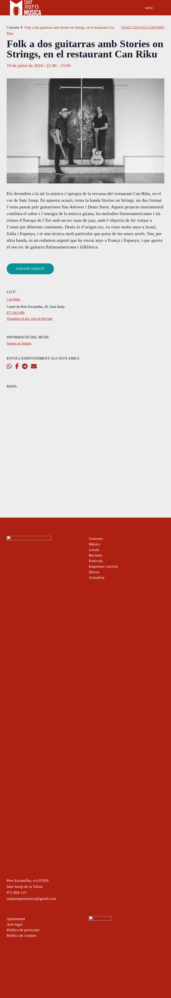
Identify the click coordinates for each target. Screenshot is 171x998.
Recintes (95, 555)
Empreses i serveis (103, 566)
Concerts (13, 27)
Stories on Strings (19, 343)
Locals (94, 550)
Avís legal (14, 924)
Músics (94, 544)
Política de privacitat (23, 930)
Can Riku (13, 299)
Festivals (96, 561)
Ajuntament (16, 919)
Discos (94, 572)
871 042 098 (15, 313)
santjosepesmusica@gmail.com (31, 898)
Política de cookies (22, 935)
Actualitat (96, 577)
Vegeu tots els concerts (142, 27)
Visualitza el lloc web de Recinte (30, 319)
